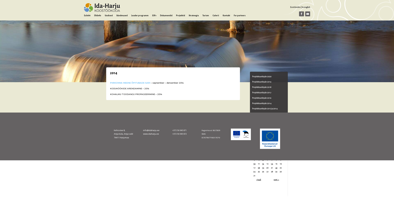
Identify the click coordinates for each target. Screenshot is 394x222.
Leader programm (140, 15)
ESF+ (154, 15)
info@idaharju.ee (151, 130)
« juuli (258, 180)
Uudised (109, 15)
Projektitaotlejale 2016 (261, 98)
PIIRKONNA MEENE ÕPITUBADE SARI (130, 83)
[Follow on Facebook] (301, 13)
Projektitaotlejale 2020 (261, 77)
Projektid (180, 15)
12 (263, 164)
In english (306, 7)
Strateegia (194, 15)
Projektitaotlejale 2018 (261, 87)
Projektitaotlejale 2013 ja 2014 (265, 109)
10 (254, 164)
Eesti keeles (295, 7)
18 (259, 168)
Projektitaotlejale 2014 (261, 103)
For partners (239, 15)
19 (263, 168)
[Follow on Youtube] (307, 13)
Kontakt (226, 15)
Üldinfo (97, 15)
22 (276, 168)
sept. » (276, 180)
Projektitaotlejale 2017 (261, 93)
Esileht (87, 15)
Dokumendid (166, 15)
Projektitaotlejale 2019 (261, 82)
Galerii (216, 15)
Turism (205, 15)
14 (272, 164)
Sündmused (122, 15)
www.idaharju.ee (151, 133)
